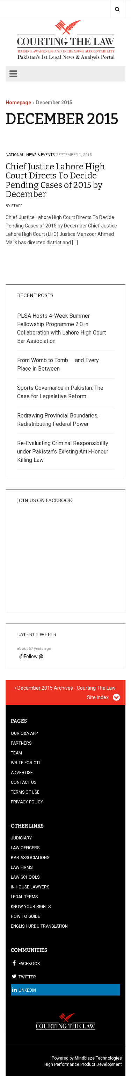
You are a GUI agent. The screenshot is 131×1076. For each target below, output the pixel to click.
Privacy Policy (27, 802)
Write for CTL (26, 762)
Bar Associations (30, 857)
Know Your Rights (31, 906)
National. (15, 155)
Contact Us (23, 782)
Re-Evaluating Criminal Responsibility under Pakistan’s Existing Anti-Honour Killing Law (62, 451)
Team (16, 753)
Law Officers (25, 847)
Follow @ (33, 656)
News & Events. (41, 155)
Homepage (18, 102)
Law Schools (25, 877)
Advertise (22, 772)
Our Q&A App (24, 733)
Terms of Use (25, 792)
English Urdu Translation (39, 926)
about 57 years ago (34, 648)
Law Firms (21, 867)
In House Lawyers (30, 887)
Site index (98, 697)
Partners (21, 743)
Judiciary (21, 838)
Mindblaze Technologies (98, 1058)
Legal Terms (24, 896)
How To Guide (25, 916)
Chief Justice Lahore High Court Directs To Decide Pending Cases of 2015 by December (55, 180)
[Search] (117, 9)
